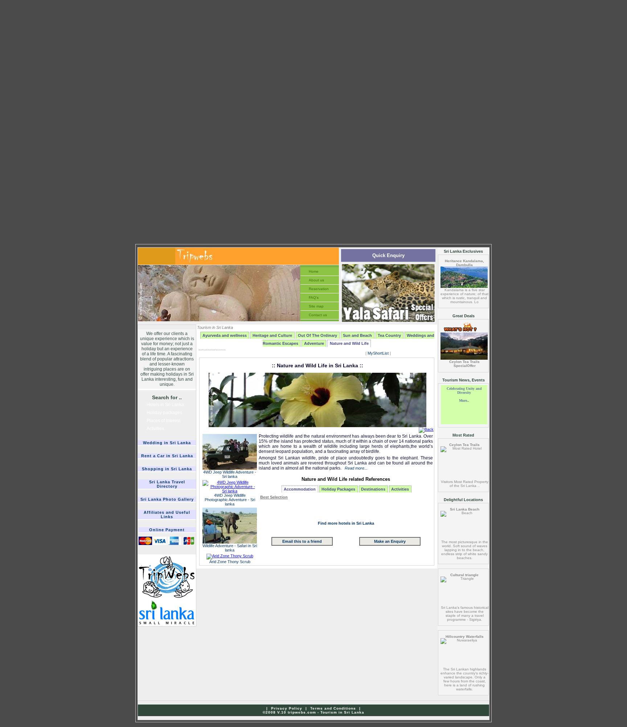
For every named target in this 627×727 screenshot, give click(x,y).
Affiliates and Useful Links (167, 514)
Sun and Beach (357, 335)
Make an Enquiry (390, 541)
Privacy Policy (286, 708)
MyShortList (378, 353)
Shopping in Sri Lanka (167, 469)
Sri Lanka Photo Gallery (167, 499)
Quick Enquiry (388, 255)
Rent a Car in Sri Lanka (167, 456)
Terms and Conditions (333, 708)
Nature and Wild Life (349, 343)
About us (316, 280)
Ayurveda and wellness (224, 335)
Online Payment (167, 530)
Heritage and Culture (272, 335)
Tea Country (389, 335)
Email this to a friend (302, 541)
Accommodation (300, 489)
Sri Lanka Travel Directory (167, 484)
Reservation (319, 289)
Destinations (373, 489)
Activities (400, 489)
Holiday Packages (338, 489)
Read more (354, 468)
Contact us (318, 315)
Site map (316, 306)
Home (314, 271)
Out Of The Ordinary (317, 335)
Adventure (314, 343)
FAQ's (314, 298)
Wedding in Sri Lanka (167, 443)
